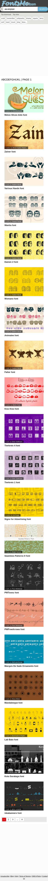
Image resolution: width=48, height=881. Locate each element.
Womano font (11, 298)
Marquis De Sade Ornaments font (21, 666)
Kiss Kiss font (11, 409)
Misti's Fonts (16, 405)
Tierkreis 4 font (12, 445)
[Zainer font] (24, 134)
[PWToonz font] (24, 575)
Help (16, 876)
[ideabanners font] (24, 796)
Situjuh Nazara (16, 552)
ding (18, 22)
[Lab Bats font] (24, 722)
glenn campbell (16, 809)
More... (24, 22)
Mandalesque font (13, 703)
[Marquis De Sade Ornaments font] (24, 649)
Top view (16, 14)
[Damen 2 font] (24, 244)
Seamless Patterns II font (17, 556)
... (17, 819)
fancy (41, 18)
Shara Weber (16, 699)
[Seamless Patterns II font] (24, 538)
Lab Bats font (11, 739)
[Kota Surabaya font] (24, 759)
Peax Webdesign (17, 589)
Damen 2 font (11, 262)
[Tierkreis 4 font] (24, 428)
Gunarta (14, 772)
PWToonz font (11, 592)
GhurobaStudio (17, 111)
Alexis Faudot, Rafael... (20, 148)
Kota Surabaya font (14, 776)
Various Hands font (14, 188)
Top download (6, 14)
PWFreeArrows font (14, 629)
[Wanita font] (24, 208)
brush (13, 22)
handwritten (11, 18)
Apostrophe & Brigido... (19, 736)
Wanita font (10, 225)
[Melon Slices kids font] (24, 97)
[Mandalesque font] (24, 685)
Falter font (9, 372)
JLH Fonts (16, 515)
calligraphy (20, 18)
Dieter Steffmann (17, 441)
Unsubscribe (5, 876)
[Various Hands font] (24, 171)
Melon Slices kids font (15, 115)
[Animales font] (24, 318)
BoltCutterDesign (17, 662)
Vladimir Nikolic (16, 184)
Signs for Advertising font (17, 519)
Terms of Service (25, 876)
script (3, 18)
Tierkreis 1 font (12, 482)
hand (7, 22)
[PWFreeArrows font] (24, 612)
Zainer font (10, 151)
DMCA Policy (36, 876)
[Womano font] (24, 281)
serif (2, 22)
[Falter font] (24, 355)
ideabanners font (13, 813)
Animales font (11, 335)
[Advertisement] (24, 50)
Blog (12, 876)
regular (35, 18)
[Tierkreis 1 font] (24, 465)
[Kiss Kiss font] (24, 391)
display (28, 18)
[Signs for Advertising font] (24, 502)
